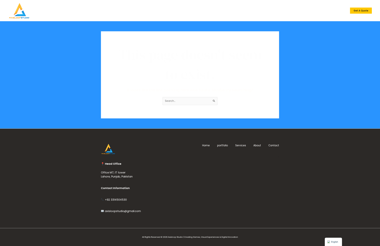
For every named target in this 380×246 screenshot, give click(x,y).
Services (190, 10)
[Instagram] (277, 157)
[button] (361, 11)
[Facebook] (269, 157)
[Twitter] (252, 157)
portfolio (171, 10)
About (205, 10)
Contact (222, 10)
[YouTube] (260, 157)
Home (155, 10)
